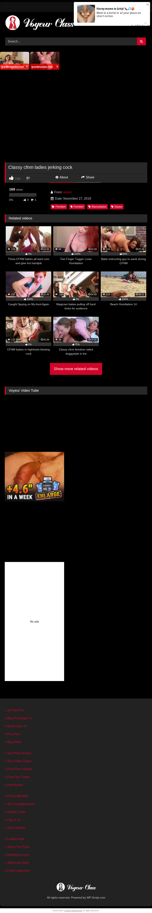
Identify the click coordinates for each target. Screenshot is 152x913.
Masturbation (99, 206)
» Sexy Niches (15, 827)
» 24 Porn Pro (14, 710)
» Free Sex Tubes (17, 777)
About (63, 177)
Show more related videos (76, 369)
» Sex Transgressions (20, 804)
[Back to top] (139, 901)
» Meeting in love (17, 854)
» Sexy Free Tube (17, 847)
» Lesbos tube (15, 839)
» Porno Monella (16, 796)
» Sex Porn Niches (18, 753)
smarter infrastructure (73, 911)
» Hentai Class (15, 812)
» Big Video (13, 742)
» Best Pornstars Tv (18, 718)
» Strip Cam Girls (17, 862)
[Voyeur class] (76, 888)
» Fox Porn (12, 734)
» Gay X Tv (12, 820)
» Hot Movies (14, 785)
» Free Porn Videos (18, 769)
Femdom (61, 206)
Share (89, 177)
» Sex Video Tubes (18, 761)
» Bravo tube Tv (16, 726)
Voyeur (118, 206)
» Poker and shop (17, 870)
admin (67, 192)
